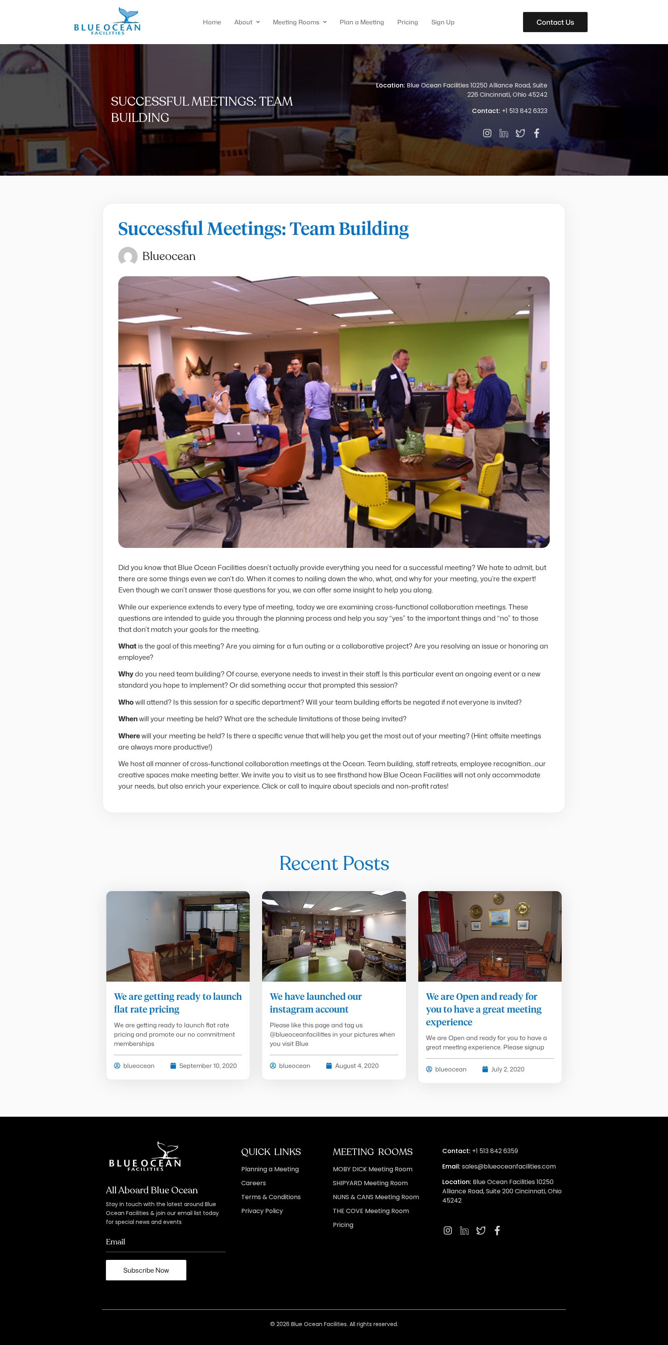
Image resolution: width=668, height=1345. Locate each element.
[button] (247, 22)
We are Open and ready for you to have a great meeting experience (484, 1009)
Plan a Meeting (362, 22)
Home (212, 22)
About (243, 22)
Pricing (407, 22)
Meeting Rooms (296, 22)
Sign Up (443, 22)
